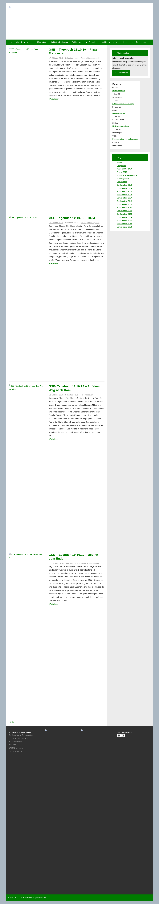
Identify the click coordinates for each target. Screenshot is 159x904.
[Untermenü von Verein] (34, 42)
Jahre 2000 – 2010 (124, 169)
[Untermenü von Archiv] (109, 42)
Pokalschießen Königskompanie (125, 139)
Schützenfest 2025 (124, 220)
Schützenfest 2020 (124, 208)
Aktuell (83, 58)
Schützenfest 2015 (124, 191)
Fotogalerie (121, 166)
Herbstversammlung (120, 126)
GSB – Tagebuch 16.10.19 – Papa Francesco (73, 51)
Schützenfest (122, 182)
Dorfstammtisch (118, 91)
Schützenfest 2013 (124, 185)
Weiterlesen (54, 99)
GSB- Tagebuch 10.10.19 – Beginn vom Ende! (73, 556)
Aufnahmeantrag (121, 73)
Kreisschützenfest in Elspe (123, 104)
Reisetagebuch (93, 58)
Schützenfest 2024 (124, 217)
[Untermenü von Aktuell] (24, 42)
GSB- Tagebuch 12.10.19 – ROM (72, 218)
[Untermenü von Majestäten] (49, 42)
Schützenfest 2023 (124, 214)
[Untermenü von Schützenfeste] (86, 42)
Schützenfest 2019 (124, 204)
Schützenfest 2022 (124, 211)
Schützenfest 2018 (124, 201)
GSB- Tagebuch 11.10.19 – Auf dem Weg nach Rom (74, 388)
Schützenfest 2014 (124, 188)
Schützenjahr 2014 (124, 227)
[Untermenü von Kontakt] (120, 42)
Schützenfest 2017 (124, 198)
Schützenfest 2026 (124, 224)
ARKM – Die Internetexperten (24, 897)
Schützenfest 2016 (124, 195)
